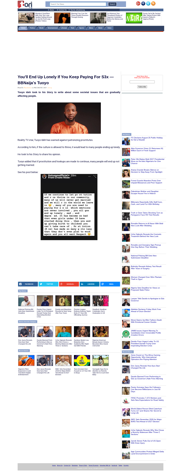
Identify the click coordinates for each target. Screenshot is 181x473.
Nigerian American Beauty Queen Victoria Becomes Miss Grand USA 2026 (100, 343)
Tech (72, 28)
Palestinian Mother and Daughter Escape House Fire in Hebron (145, 192)
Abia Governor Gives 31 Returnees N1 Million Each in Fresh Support (147, 149)
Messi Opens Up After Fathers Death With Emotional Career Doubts (146, 321)
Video (109, 28)
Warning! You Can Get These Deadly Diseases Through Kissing (79, 15)
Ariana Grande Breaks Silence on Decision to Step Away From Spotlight (146, 171)
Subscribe (142, 87)
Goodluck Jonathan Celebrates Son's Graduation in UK (99, 311)
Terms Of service (94, 465)
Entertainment (53, 28)
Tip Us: (77, 10)
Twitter (120, 465)
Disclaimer (75, 465)
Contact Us (63, 10)
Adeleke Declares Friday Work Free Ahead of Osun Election (146, 310)
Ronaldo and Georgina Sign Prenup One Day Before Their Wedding (146, 246)
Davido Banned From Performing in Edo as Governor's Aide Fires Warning (147, 377)
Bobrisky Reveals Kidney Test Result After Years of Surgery (146, 267)
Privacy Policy (83, 465)
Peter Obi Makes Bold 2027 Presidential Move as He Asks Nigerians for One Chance (147, 161)
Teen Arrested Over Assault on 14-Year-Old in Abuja (82, 371)
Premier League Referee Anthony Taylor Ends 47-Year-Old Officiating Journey (82, 312)
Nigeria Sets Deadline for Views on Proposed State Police (145, 289)
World (41, 28)
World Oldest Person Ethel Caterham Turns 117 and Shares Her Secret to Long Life (146, 411)
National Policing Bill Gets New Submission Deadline (143, 257)
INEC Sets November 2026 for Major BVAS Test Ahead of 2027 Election (146, 420)
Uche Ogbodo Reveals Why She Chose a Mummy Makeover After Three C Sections (147, 432)
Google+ (126, 465)
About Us (60, 465)
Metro (91, 28)
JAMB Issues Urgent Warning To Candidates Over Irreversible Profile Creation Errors (146, 333)
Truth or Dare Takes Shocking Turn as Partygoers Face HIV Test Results (147, 214)
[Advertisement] (90, 52)
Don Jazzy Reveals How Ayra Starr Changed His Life (25, 342)
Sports (82, 28)
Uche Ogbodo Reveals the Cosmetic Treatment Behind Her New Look (146, 235)
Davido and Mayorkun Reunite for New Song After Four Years (63, 311)
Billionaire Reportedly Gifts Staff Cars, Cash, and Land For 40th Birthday (146, 203)
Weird (100, 28)
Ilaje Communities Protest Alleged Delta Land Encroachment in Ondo (147, 452)
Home (52, 10)
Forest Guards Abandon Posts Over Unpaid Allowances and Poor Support (146, 182)
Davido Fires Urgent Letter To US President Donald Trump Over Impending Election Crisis (145, 343)
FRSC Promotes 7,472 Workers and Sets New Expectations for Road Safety (147, 399)
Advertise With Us (105, 465)
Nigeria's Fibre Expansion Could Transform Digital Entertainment (24, 372)
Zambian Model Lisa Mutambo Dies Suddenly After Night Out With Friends (81, 343)
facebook (114, 465)
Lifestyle (64, 28)
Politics (33, 28)
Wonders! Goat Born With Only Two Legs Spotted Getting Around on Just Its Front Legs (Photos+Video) (43, 17)
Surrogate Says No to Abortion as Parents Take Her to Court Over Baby (100, 372)
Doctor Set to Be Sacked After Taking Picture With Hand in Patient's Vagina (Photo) (151, 16)
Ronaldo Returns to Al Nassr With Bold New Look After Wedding (147, 224)
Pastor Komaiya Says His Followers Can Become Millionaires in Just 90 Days (146, 389)
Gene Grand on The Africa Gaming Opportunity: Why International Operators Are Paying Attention (145, 357)
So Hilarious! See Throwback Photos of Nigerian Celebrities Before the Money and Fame (115, 17)
